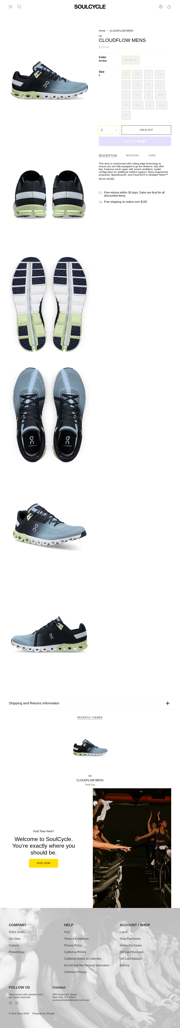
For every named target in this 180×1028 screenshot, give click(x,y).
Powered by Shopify (44, 1013)
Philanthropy (17, 952)
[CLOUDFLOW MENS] (90, 748)
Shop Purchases (130, 938)
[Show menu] (10, 6)
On (100, 36)
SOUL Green (17, 932)
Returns (125, 965)
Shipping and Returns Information (34, 703)
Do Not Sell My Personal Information (87, 965)
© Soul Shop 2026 (19, 1013)
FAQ (67, 932)
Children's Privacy (75, 972)
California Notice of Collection (82, 958)
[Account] (161, 6)
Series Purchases (131, 945)
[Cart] (169, 6)
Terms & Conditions (76, 938)
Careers (14, 945)
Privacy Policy (73, 945)
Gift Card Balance (131, 958)
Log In (123, 932)
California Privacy (75, 952)
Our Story (15, 938)
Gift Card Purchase (131, 952)
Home (102, 30)
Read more (107, 179)
